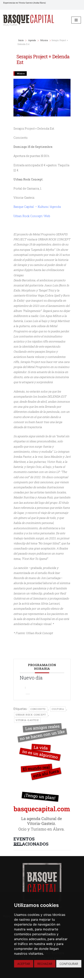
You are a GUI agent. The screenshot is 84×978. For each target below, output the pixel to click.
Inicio (21, 40)
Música (44, 40)
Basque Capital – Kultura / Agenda (37, 207)
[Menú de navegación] (76, 20)
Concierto (38, 708)
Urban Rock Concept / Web (31, 216)
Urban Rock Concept (31, 714)
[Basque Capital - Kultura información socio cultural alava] (28, 20)
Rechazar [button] (44, 963)
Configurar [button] (69, 963)
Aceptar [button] (23, 963)
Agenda (32, 40)
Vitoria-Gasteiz (27, 720)
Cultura (58, 708)
